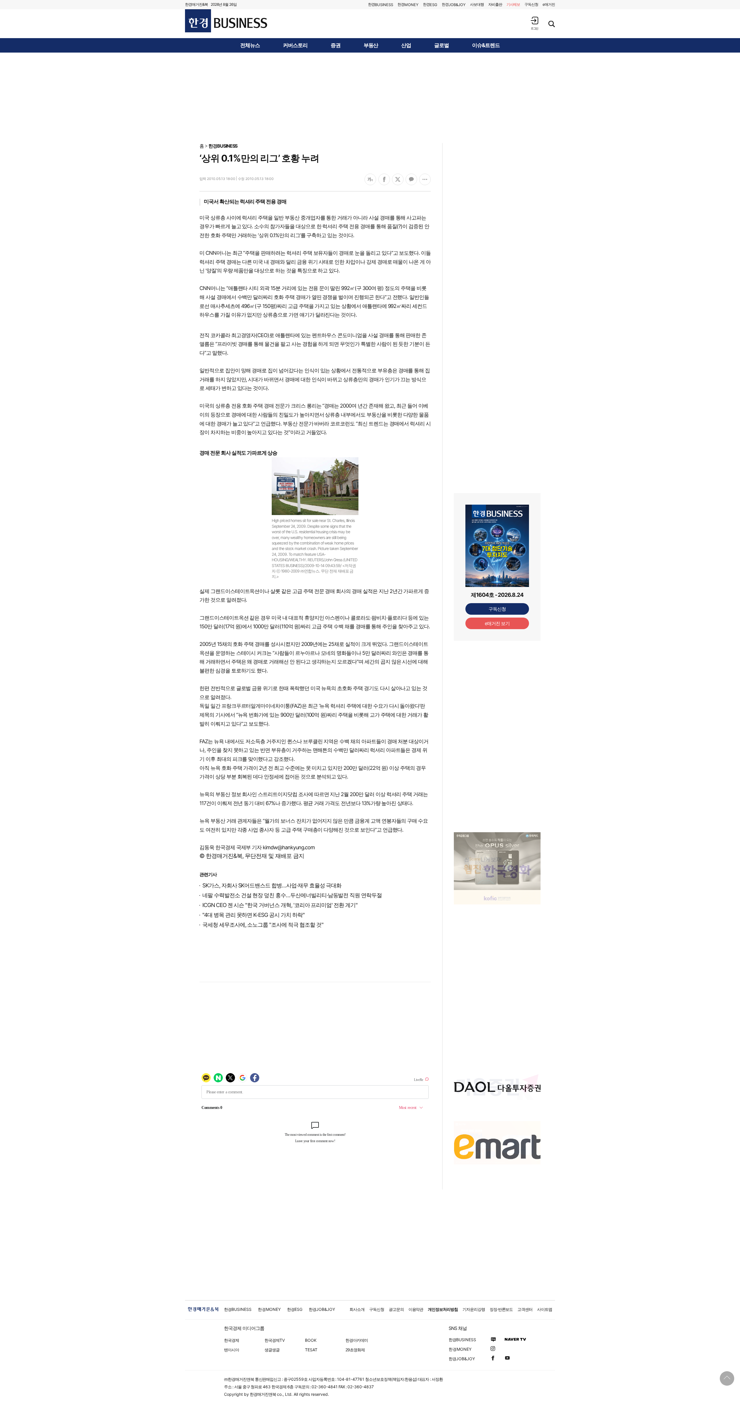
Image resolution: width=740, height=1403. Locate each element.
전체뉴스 (250, 45)
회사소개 (357, 1309)
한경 (380, 4)
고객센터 (524, 1309)
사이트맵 (544, 1309)
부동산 (371, 45)
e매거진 (549, 4)
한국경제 (231, 1340)
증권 (336, 45)
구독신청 (531, 4)
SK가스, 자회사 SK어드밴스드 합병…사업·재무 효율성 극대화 (271, 885)
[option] (497, 868)
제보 (513, 4)
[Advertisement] (370, 97)
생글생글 (272, 1349)
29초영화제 (355, 1349)
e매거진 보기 (497, 623)
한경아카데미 (356, 1340)
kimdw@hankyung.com (289, 847)
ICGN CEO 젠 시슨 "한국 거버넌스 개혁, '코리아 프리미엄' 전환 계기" (280, 905)
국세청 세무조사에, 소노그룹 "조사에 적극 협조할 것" (262, 924)
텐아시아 (231, 1349)
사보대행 (477, 4)
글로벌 (441, 45)
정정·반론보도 (501, 1309)
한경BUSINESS (223, 146)
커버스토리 (295, 45)
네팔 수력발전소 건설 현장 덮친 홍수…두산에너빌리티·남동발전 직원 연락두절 (292, 895)
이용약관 (415, 1309)
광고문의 (396, 1309)
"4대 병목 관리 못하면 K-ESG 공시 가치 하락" (253, 915)
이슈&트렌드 (486, 45)
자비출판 (495, 4)
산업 (406, 45)
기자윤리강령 (473, 1309)
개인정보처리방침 (443, 1309)
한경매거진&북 (196, 4)
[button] (534, 23)
